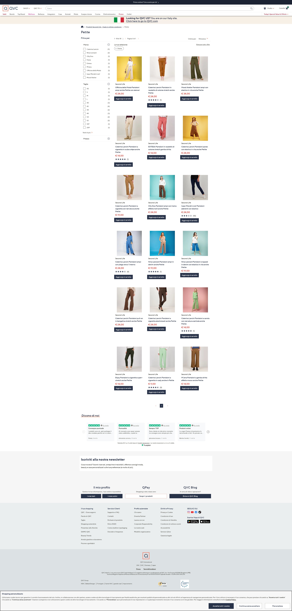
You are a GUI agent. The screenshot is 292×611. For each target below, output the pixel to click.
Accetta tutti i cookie (221, 606)
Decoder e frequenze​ (115, 532)
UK (142, 565)
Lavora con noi (139, 520)
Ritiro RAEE (112, 524)
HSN (82, 584)
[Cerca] (252, 8)
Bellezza (41, 14)
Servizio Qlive (166, 532)
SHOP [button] (25, 8)
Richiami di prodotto (115, 520)
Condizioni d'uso (167, 516)
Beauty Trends (86, 536)
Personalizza (277, 606)
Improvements (127, 584)
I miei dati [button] (91, 496)
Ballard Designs (90, 584)
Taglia (85, 84)
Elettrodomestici (109, 14)
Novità (12, 14)
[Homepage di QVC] (82, 27)
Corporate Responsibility (143, 524)
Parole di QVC (86, 516)
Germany (147, 565)
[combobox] (147, 8)
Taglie (83, 520)
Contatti (111, 516)
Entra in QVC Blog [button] (190, 496)
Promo (121, 14)
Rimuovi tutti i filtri (203, 44)
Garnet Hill (108, 584)
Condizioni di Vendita (169, 520)
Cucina (97, 14)
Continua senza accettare (249, 606)
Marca (86, 45)
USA (137, 565)
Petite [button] (119, 48)
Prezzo (86, 139)
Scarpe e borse (86, 14)
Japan (154, 565)
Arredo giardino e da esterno (91, 539)
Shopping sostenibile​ (88, 524)
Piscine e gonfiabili (88, 543)
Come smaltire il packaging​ (117, 528)
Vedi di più (87, 133)
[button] (265, 8)
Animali (68, 14)
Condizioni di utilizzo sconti (171, 524)
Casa (60, 14)
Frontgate (100, 584)
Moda (76, 14)
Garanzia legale (166, 536)
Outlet (129, 14)
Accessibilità (165, 528)
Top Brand (21, 14)
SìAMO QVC (85, 532)
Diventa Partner (140, 516)
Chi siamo (137, 512)
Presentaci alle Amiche (89, 528)
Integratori (51, 14)
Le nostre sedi (139, 528)
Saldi (4, 14)
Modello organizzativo (142, 532)
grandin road (117, 584)
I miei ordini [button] (112, 496)
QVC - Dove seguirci (88, 512)
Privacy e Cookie (167, 512)
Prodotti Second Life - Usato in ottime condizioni (104, 27)
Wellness (31, 14)
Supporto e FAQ (113, 512)
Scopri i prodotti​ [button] (146, 496)
